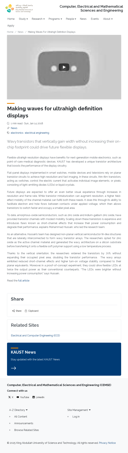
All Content (20, 416)
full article (23, 280)
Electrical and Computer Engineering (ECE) (35, 335)
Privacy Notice (107, 442)
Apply (10, 25)
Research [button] (37, 18)
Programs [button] (54, 18)
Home (11, 18)
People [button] (70, 18)
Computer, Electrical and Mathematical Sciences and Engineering (91, 8)
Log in (76, 416)
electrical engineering (37, 132)
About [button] (106, 18)
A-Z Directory (17, 410)
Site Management (77, 410)
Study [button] (22, 18)
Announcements (23, 423)
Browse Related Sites (26, 430)
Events (95, 18)
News (83, 18)
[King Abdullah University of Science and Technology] (19, 8)
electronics (17, 132)
